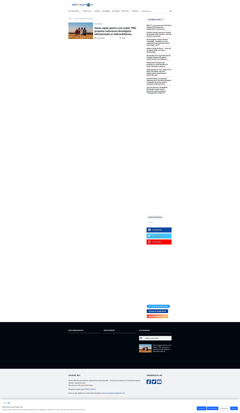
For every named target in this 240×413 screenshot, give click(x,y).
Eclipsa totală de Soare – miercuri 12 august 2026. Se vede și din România (159, 50)
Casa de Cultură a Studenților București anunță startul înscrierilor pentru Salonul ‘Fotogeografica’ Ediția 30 (157, 90)
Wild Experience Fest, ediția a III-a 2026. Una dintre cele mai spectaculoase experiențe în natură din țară (159, 72)
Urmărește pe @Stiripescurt (159, 306)
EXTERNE (115, 11)
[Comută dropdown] (80, 11)
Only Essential (212, 408)
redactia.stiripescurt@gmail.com (113, 393)
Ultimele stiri (154, 19)
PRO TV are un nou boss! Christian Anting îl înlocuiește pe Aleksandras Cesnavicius (159, 27)
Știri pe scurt (146, 11)
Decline (234, 408)
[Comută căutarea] (171, 11)
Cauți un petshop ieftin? (157, 316)
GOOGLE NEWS (90, 389)
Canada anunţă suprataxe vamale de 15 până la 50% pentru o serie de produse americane (159, 34)
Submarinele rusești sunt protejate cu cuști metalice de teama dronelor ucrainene (157, 64)
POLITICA (98, 24)
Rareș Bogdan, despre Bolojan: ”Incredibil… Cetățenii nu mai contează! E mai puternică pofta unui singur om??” (158, 42)
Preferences (224, 408)
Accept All (201, 408)
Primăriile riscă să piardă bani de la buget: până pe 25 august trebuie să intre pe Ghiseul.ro (159, 57)
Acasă (70, 19)
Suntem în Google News (157, 311)
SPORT (97, 11)
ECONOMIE (106, 11)
